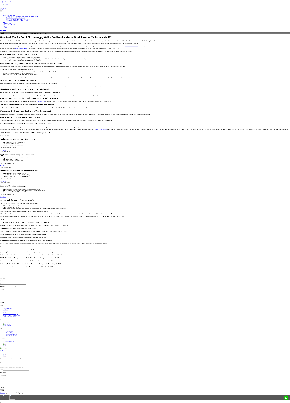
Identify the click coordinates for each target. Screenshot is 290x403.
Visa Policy (5, 310)
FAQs (4, 312)
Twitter (8, 324)
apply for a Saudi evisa (101, 129)
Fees (4, 22)
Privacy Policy (9, 332)
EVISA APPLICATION (9, 24)
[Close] (0, 362)
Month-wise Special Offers (9, 316)
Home (4, 13)
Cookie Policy (9, 331)
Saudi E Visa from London (131, 46)
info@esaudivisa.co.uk (5, 1)
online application (41, 101)
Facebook (8, 322)
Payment (5, 26)
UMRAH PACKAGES (8, 23)
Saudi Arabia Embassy (11, 335)
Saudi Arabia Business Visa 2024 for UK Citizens (18, 19)
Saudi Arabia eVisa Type (9, 15)
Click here (2, 393)
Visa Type (2, 378)
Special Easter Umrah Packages (10, 314)
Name (1, 369)
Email (1, 372)
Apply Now (3, 8)
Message (2, 387)
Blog (4, 311)
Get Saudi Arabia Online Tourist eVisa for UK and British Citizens (22, 16)
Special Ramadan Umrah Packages (11, 315)
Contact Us (5, 27)
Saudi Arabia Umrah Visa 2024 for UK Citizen (17, 20)
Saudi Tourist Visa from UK (22, 48)
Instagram (8, 325)
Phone (1, 375)
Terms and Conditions (11, 334)
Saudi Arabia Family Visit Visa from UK (15, 18)
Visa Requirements (7, 308)
